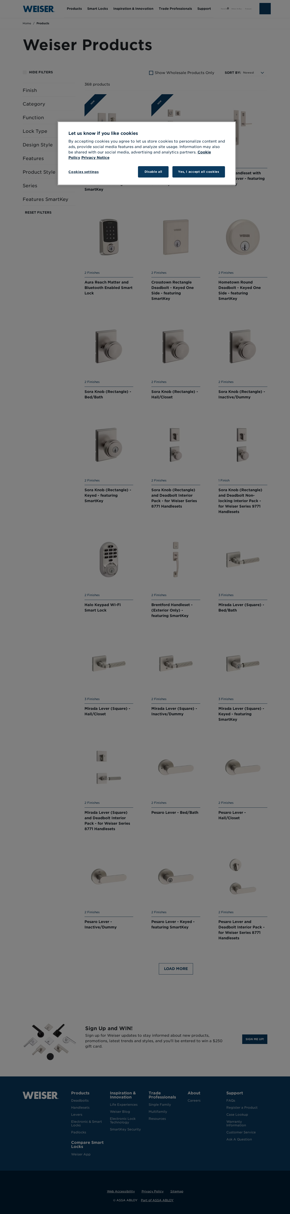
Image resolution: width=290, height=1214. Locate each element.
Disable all (153, 171)
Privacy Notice (95, 157)
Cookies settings (83, 172)
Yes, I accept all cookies (198, 171)
